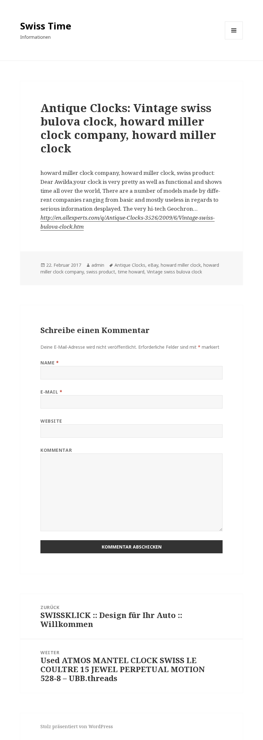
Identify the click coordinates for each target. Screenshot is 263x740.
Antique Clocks (130, 265)
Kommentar (56, 450)
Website (51, 421)
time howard (131, 272)
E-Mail (51, 392)
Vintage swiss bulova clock (174, 272)
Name (49, 363)
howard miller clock (181, 265)
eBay (153, 265)
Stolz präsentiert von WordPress (76, 726)
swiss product (100, 272)
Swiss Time (45, 26)
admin (97, 265)
